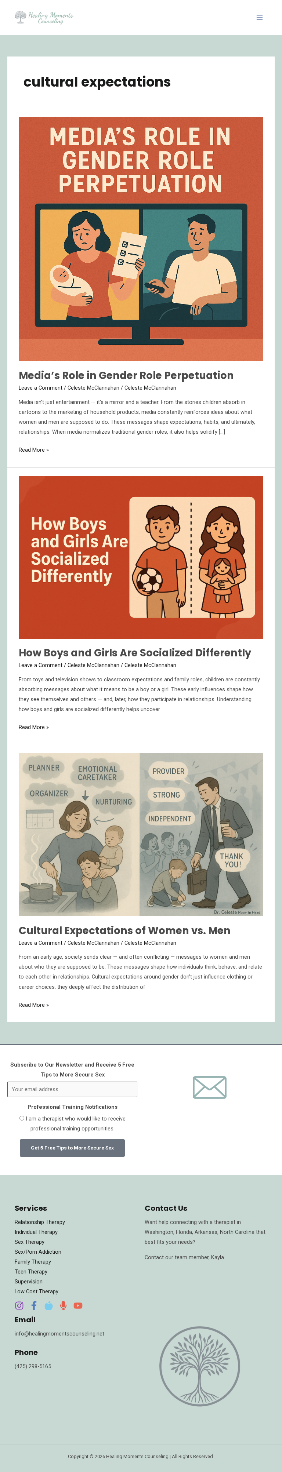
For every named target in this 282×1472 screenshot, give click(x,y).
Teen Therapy (31, 1271)
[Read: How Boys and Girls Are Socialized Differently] (141, 557)
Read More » (34, 449)
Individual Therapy (36, 1232)
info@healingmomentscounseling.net (59, 1333)
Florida (184, 1232)
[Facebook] (34, 1305)
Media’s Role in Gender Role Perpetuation (126, 375)
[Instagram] (19, 1305)
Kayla (217, 1257)
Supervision (29, 1281)
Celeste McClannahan (93, 388)
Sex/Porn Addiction (38, 1252)
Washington (159, 1232)
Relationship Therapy (40, 1222)
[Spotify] (63, 1305)
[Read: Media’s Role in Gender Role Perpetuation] (141, 238)
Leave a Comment (40, 388)
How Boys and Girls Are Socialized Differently (135, 653)
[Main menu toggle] (259, 17)
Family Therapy (33, 1261)
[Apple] (48, 1305)
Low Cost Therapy (36, 1291)
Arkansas (206, 1232)
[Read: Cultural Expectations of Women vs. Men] (141, 834)
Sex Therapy (29, 1242)
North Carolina (238, 1232)
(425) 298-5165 (33, 1366)
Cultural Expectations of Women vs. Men (125, 930)
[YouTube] (78, 1305)
